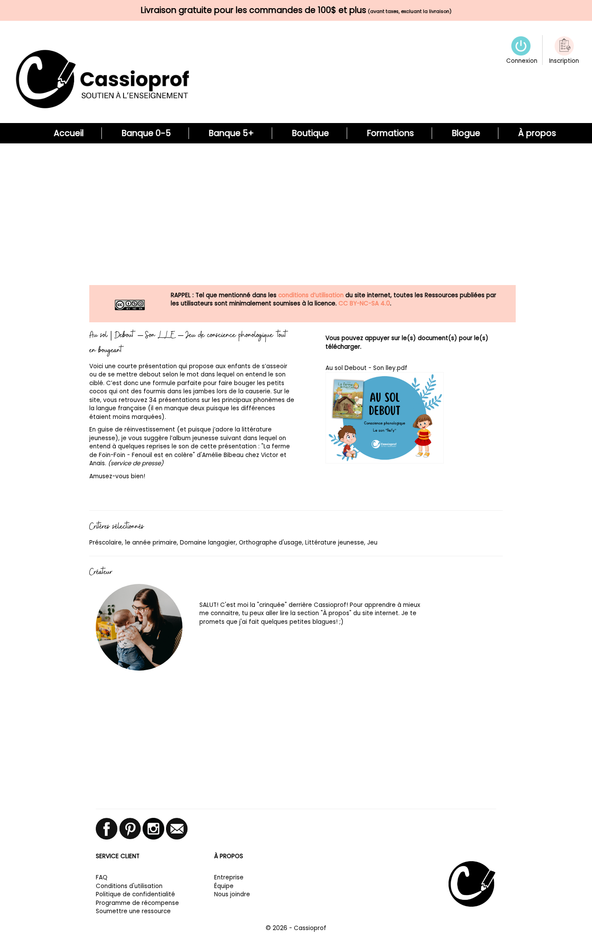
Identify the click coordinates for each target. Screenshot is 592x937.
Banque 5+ (231, 133)
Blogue (466, 133)
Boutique (310, 133)
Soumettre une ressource (133, 911)
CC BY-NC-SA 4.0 (364, 303)
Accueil (69, 133)
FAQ (101, 877)
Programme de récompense (137, 903)
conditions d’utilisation (311, 295)
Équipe (224, 886)
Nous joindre (232, 894)
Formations (390, 133)
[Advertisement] (296, 218)
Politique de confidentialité (135, 894)
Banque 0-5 (146, 133)
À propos (537, 133)
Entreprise (229, 877)
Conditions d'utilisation (129, 886)
